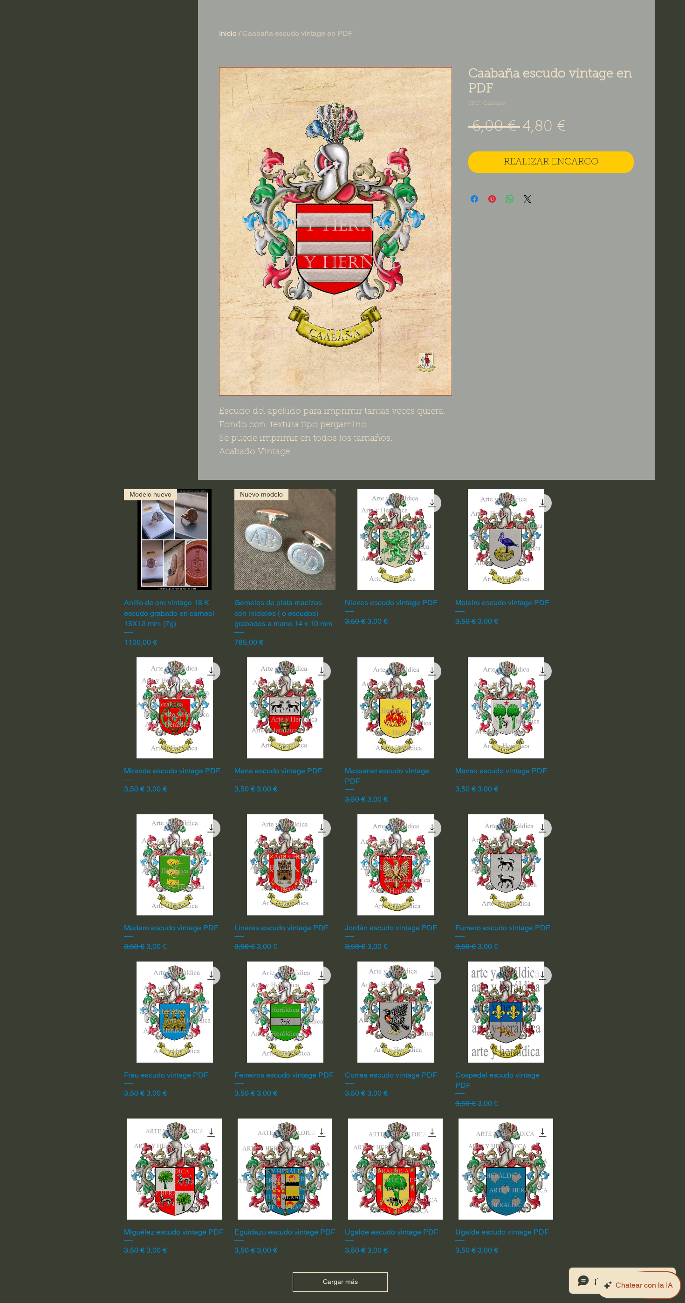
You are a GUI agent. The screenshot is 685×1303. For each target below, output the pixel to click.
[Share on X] (527, 199)
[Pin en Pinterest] (492, 199)
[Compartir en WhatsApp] (509, 199)
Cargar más (340, 1281)
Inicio (228, 33)
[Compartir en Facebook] (474, 199)
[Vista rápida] (395, 539)
